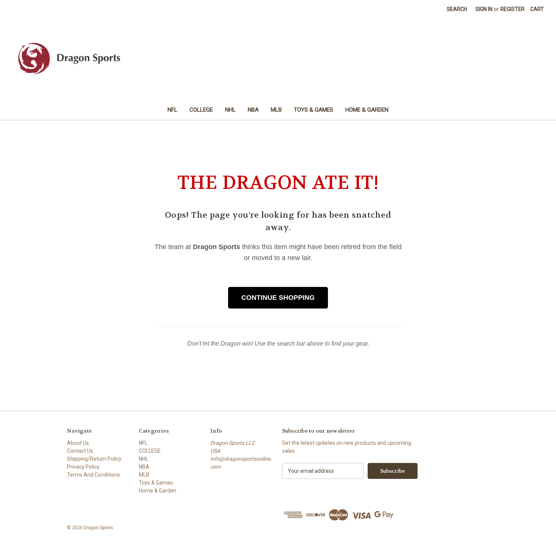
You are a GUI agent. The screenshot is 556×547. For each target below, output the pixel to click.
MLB (276, 109)
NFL (172, 109)
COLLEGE (201, 109)
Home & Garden (366, 109)
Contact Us (80, 451)
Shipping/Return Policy (94, 459)
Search (457, 9)
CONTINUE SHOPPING (278, 297)
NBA (253, 109)
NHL (230, 109)
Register (512, 9)
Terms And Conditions (93, 475)
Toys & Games (313, 109)
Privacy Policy (83, 467)
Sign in (483, 9)
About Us (78, 443)
